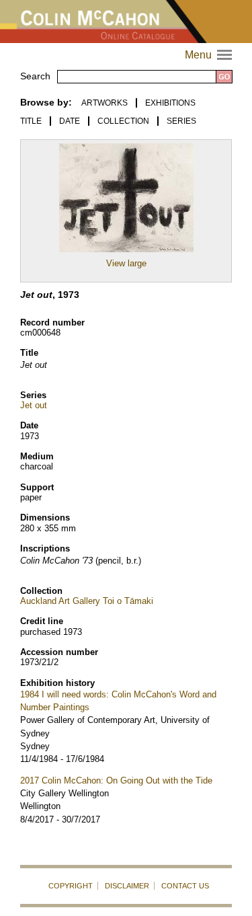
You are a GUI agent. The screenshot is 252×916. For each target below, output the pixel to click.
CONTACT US (185, 886)
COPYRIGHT (70, 886)
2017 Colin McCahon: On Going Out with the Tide (116, 780)
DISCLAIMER (127, 886)
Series (181, 121)
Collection (123, 121)
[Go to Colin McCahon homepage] (126, 21)
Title (31, 121)
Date (69, 121)
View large (126, 263)
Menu (210, 55)
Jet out (33, 405)
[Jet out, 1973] (126, 252)
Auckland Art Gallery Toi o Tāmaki (86, 601)
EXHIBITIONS (170, 103)
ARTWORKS (104, 103)
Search (35, 76)
